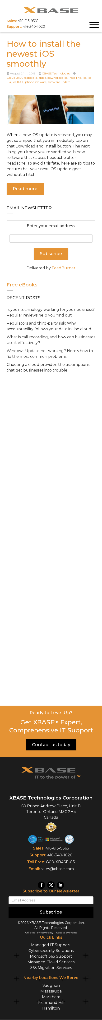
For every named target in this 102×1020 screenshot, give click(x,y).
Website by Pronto (66, 932)
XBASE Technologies (56, 73)
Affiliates (30, 932)
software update (59, 82)
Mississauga (51, 991)
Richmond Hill (51, 1002)
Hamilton (51, 1008)
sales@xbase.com (57, 869)
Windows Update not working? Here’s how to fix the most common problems (50, 354)
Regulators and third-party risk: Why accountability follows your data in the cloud (49, 326)
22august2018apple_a (22, 77)
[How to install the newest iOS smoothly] (51, 109)
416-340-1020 (60, 855)
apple (42, 77)
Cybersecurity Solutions (51, 950)
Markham (51, 997)
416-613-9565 (57, 848)
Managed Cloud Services (51, 962)
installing (75, 77)
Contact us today (51, 744)
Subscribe (51, 912)
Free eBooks (22, 285)
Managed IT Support (51, 945)
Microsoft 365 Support (51, 956)
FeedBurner (63, 268)
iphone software (35, 82)
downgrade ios (57, 77)
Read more (25, 188)
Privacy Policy (45, 932)
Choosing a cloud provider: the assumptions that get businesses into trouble (48, 367)
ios (84, 77)
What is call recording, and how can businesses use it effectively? (51, 340)
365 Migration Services (51, 967)
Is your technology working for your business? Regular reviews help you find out (51, 312)
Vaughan (51, 985)
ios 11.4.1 (18, 82)
